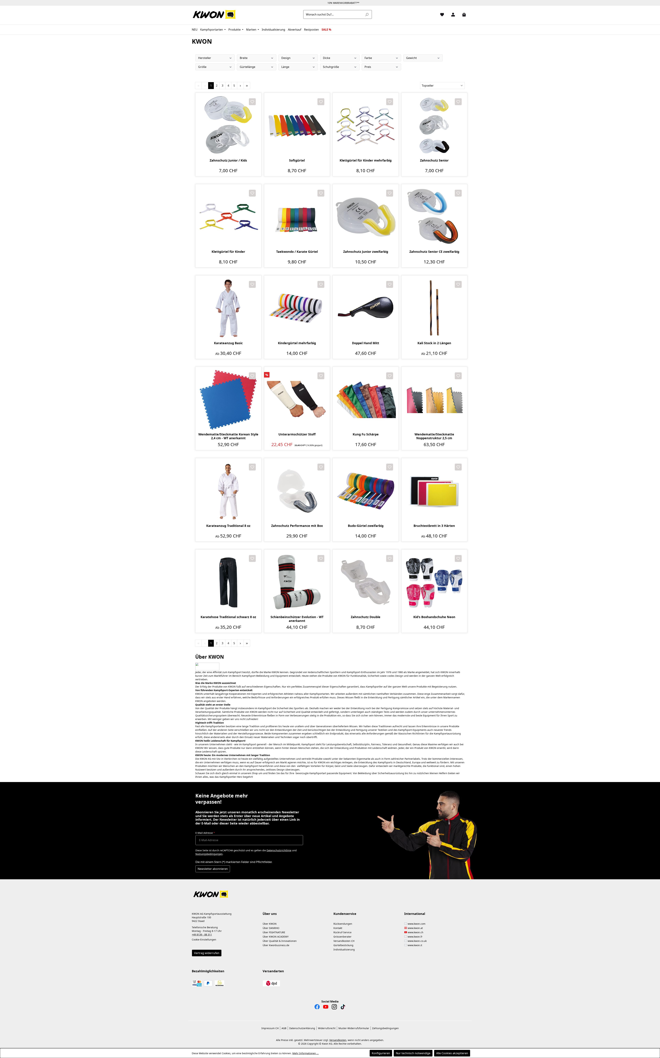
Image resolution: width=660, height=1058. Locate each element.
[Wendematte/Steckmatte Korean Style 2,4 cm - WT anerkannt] (228, 400)
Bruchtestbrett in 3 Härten (434, 526)
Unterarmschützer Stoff (297, 434)
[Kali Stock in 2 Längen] (434, 308)
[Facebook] (317, 1008)
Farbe (368, 58)
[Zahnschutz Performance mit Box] (297, 491)
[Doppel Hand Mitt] (366, 308)
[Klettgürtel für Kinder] (228, 217)
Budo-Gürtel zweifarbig (365, 526)
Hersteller (204, 58)
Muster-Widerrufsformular (353, 1028)
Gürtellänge (247, 67)
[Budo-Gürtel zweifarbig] (366, 491)
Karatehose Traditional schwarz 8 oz (228, 617)
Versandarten (273, 971)
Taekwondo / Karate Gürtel (297, 252)
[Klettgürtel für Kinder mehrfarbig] (366, 126)
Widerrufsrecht (327, 1028)
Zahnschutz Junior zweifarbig (365, 252)
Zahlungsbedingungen (385, 1028)
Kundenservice (344, 914)
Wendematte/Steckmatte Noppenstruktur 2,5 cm (434, 436)
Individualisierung (344, 949)
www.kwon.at (415, 928)
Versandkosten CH (343, 941)
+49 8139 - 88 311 (202, 934)
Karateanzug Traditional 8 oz (228, 526)
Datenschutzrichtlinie (279, 850)
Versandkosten (337, 1040)
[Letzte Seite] (247, 85)
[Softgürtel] (297, 126)
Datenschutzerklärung (302, 1028)
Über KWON (270, 923)
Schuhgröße (331, 67)
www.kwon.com (416, 923)
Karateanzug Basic (228, 343)
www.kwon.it (415, 945)
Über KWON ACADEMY (276, 936)
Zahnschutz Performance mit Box (297, 526)
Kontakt (337, 928)
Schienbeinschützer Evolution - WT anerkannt (297, 619)
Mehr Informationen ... (305, 1053)
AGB (284, 1028)
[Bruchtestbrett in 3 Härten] (434, 491)
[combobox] (333, 14)
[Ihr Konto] (451, 14)
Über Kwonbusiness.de (276, 945)
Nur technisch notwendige (413, 1053)
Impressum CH (270, 1028)
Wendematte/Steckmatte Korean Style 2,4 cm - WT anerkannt (228, 436)
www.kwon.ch (415, 932)
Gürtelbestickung (343, 945)
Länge (285, 67)
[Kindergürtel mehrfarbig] (297, 308)
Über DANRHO (271, 928)
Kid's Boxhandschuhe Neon (434, 617)
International (414, 914)
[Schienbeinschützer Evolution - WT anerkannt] (297, 582)
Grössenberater (342, 936)
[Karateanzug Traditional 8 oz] (228, 491)
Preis (368, 67)
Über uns (270, 914)
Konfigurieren (381, 1053)
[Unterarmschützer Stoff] (297, 400)
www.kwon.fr (415, 936)
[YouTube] (325, 1008)
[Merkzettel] (440, 14)
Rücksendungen (342, 923)
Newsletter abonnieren (213, 869)
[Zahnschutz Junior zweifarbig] (366, 217)
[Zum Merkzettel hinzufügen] (252, 101)
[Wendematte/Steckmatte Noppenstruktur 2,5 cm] (434, 400)
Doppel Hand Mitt (365, 343)
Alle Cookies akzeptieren (452, 1053)
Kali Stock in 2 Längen (434, 343)
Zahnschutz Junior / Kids (228, 160)
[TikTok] (342, 1008)
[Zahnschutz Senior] (434, 126)
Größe (202, 67)
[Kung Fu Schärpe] (366, 400)
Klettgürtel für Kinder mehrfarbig (366, 160)
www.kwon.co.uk (417, 941)
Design (285, 58)
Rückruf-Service (342, 932)
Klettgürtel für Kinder (228, 252)
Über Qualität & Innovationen (280, 941)
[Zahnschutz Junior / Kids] (228, 126)
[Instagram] (334, 1008)
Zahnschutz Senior (434, 160)
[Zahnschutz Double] (366, 582)
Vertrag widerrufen (206, 953)
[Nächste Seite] (240, 85)
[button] (330, 892)
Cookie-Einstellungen (204, 939)
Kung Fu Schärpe (366, 434)
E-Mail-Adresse (205, 832)
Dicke (326, 58)
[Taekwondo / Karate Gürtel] (297, 217)
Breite (244, 58)
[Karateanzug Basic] (228, 308)
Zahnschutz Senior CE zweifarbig (434, 252)
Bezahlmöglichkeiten (208, 971)
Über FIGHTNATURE (274, 932)
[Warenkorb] (462, 14)
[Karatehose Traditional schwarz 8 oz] (228, 582)
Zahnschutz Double (365, 617)
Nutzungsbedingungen (209, 854)
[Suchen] (367, 14)
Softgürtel (297, 160)
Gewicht (411, 58)
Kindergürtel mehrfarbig (297, 343)
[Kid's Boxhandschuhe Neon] (434, 582)
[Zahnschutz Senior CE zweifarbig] (434, 217)
